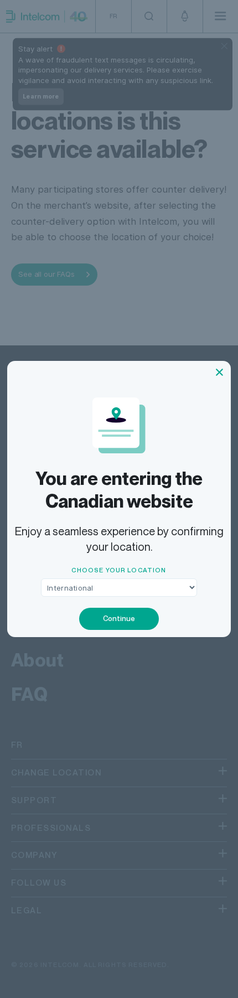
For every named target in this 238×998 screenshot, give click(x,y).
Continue (119, 618)
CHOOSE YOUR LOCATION (118, 570)
